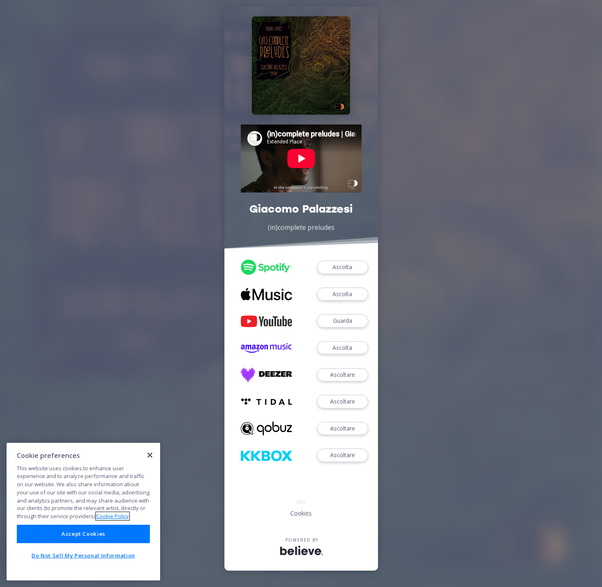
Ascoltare (342, 374)
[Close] (150, 455)
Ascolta (342, 267)
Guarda (342, 320)
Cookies (301, 513)
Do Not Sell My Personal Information (83, 555)
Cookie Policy (112, 516)
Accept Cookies (83, 533)
